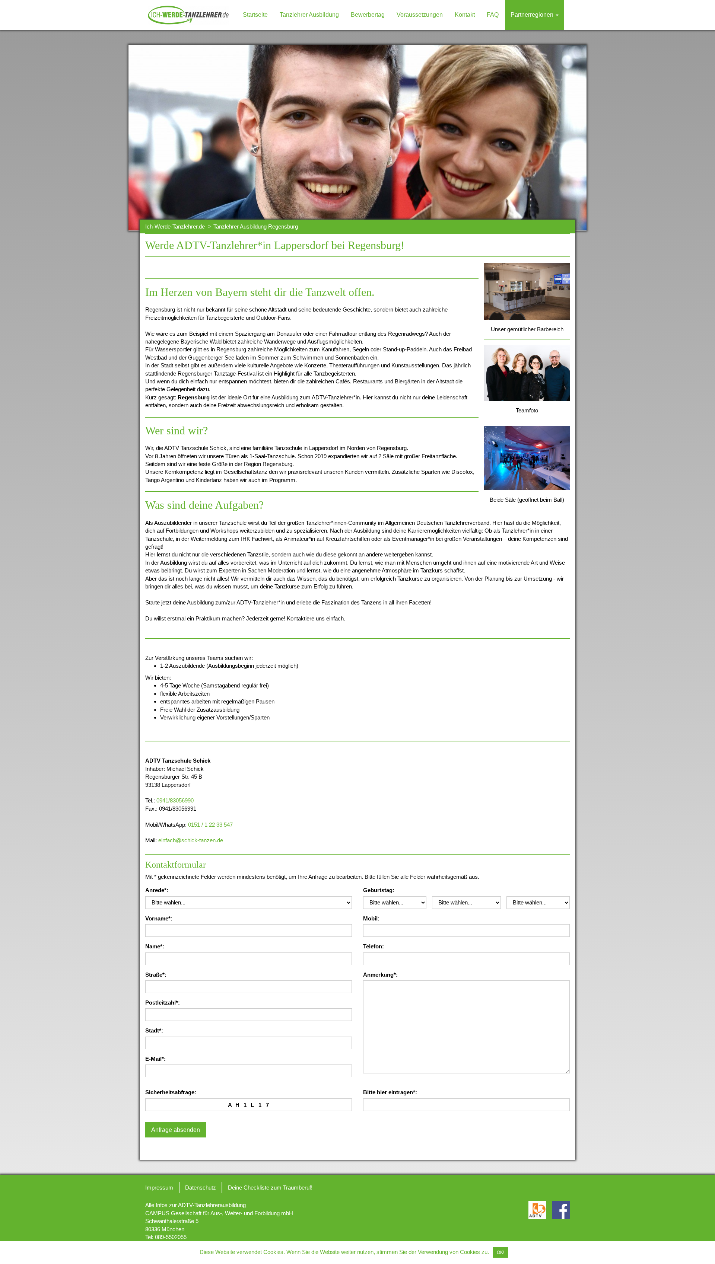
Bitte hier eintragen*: (390, 1092)
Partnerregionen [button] (533, 15)
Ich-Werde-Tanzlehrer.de (175, 226)
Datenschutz (200, 1187)
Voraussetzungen (420, 15)
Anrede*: (156, 890)
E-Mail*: (155, 1059)
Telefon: (373, 946)
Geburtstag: (378, 890)
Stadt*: (154, 1030)
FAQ (493, 15)
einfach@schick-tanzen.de (190, 840)
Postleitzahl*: (162, 1002)
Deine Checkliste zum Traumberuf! (270, 1187)
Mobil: (371, 918)
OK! (500, 1252)
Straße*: (155, 974)
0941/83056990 (175, 800)
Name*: (154, 946)
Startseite (255, 15)
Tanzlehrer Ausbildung (309, 15)
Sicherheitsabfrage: (170, 1092)
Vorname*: (158, 918)
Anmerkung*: (380, 974)
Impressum (159, 1187)
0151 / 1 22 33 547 (210, 824)
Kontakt (465, 15)
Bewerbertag (368, 15)
